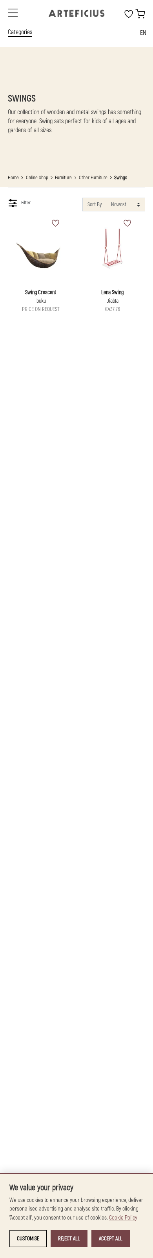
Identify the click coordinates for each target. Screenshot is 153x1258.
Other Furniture (93, 178)
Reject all (69, 1238)
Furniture (63, 178)
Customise (28, 1238)
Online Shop (37, 178)
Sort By (94, 204)
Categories (20, 32)
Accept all (110, 1238)
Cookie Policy (123, 1218)
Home (13, 178)
